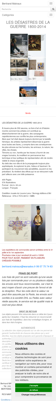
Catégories (8, 15)
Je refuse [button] (33, 390)
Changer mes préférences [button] (33, 394)
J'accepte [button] (33, 385)
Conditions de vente (9, 399)
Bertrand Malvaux (11, 3)
